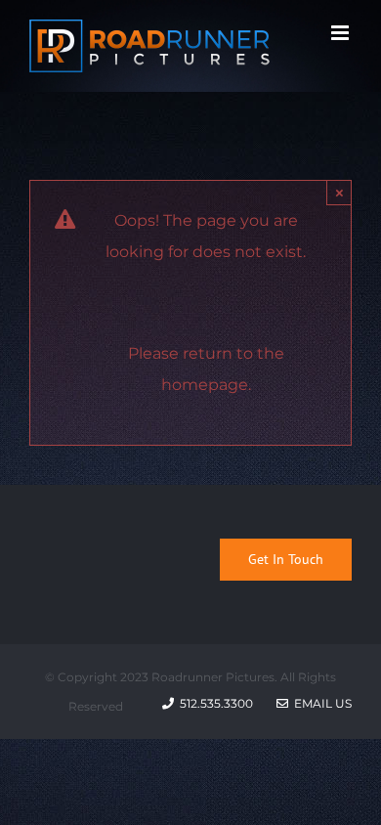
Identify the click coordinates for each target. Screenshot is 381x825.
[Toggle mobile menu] (341, 32)
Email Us (320, 703)
